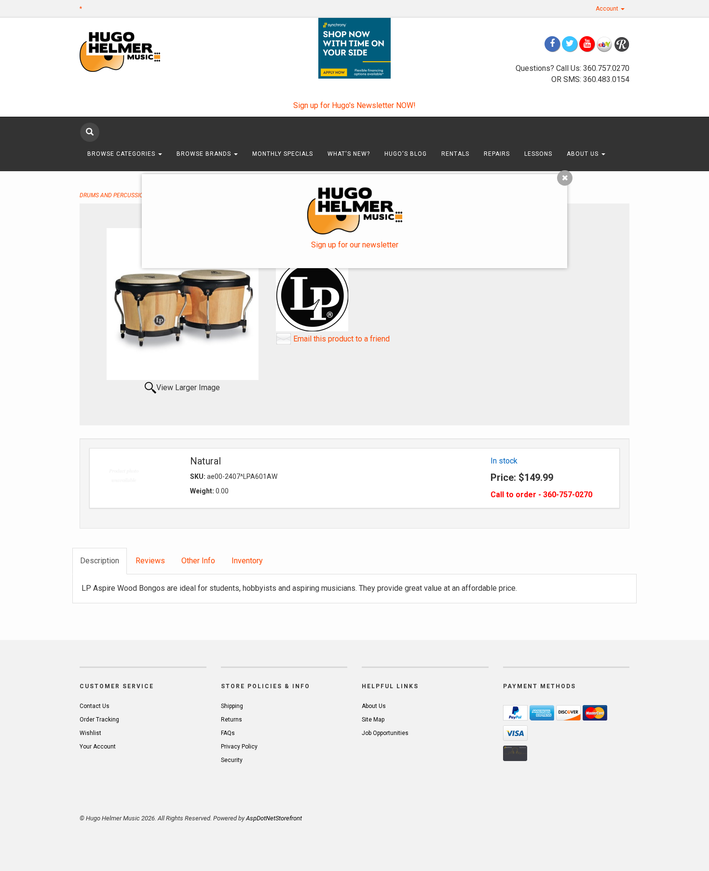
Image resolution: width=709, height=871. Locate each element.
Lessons (538, 153)
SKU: (198, 476)
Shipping (232, 706)
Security (232, 760)
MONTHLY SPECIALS (282, 153)
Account (608, 8)
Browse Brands (205, 153)
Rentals (455, 153)
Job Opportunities (385, 733)
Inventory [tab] (247, 560)
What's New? (348, 153)
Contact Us (94, 706)
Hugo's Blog (405, 153)
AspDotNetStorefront (274, 818)
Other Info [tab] (198, 560)
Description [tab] (99, 560)
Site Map (373, 719)
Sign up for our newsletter (354, 244)
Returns (231, 719)
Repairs (497, 153)
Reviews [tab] (150, 560)
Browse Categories (122, 153)
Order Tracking (99, 719)
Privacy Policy (239, 746)
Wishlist (90, 733)
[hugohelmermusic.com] (143, 51)
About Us (583, 153)
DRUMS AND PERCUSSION (113, 195)
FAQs (228, 733)
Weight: (203, 491)
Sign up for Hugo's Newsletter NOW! (354, 105)
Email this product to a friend (341, 338)
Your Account (98, 746)
